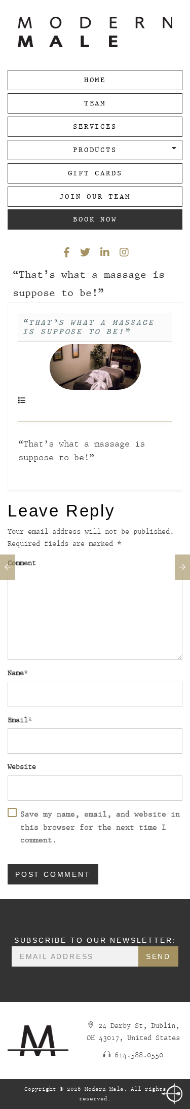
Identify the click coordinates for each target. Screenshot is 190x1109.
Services (95, 126)
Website (22, 766)
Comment (22, 563)
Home (95, 80)
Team (95, 103)
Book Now (95, 219)
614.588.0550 (139, 1055)
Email (18, 720)
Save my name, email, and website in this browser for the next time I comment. (100, 826)
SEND (158, 956)
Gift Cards (95, 173)
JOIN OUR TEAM (94, 196)
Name (16, 673)
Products (95, 149)
